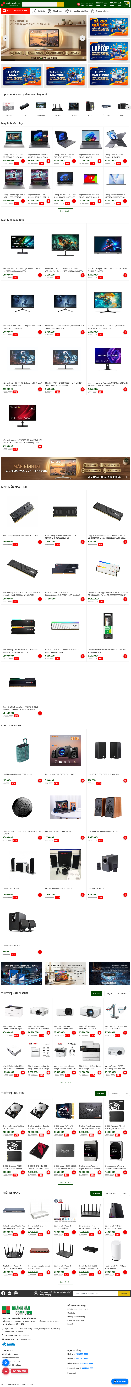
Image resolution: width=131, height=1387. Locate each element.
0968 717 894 (101, 5)
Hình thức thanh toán (10, 1357)
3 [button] (47, 58)
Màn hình (41, 115)
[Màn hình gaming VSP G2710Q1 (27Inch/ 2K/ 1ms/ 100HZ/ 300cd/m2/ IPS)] (108, 302)
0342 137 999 (115, 5)
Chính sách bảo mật (75, 1320)
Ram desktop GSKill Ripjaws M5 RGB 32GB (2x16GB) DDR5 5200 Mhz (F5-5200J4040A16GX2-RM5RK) (20, 652)
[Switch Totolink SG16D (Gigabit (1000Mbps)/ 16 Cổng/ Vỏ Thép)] (90, 1250)
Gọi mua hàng (87, 3)
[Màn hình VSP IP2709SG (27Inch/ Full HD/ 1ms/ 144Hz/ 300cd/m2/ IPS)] (22, 359)
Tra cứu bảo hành (103, 11)
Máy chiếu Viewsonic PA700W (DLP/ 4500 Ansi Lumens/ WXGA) (38, 1028)
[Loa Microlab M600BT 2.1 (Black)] (65, 864)
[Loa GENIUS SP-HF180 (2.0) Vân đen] (108, 750)
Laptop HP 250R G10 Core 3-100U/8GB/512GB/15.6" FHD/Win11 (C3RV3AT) (65, 197)
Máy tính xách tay (12, 123)
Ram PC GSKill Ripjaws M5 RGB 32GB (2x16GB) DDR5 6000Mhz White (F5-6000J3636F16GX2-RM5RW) (108, 595)
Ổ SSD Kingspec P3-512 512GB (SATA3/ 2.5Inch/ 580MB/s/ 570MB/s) (115, 1128)
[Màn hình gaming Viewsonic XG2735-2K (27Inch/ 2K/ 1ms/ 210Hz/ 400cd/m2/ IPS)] (108, 359)
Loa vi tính (123, 115)
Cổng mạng (106, 115)
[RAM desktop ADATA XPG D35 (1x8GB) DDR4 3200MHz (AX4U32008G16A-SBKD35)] (22, 568)
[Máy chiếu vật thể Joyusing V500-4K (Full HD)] (116, 1011)
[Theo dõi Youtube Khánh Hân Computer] (16, 1293)
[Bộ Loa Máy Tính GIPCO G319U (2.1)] (65, 750)
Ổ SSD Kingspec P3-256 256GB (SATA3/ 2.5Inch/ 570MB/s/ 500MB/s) (12, 1168)
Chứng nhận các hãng (79, 11)
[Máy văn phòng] (109, 76)
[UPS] (90, 106)
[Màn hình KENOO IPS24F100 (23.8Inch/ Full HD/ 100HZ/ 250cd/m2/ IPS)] (22, 302)
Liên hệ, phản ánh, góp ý (77, 1309)
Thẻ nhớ (8, 115)
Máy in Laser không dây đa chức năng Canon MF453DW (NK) (90, 1068)
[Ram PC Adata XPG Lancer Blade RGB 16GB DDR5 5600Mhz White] (65, 626)
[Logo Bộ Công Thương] (8, 1344)
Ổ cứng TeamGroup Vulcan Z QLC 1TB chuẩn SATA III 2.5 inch (90, 1128)
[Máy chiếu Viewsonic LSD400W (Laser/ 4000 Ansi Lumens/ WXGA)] (65, 1011)
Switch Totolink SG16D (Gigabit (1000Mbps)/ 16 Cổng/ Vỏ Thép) (89, 1268)
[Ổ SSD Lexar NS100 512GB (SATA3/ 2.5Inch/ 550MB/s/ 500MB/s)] (65, 1150)
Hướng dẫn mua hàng (76, 1316)
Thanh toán (57, 11)
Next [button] (82, 38)
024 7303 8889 (82, 1359)
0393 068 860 (101, 3)
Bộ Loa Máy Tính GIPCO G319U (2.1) (60, 774)
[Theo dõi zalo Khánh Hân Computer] (9, 1293)
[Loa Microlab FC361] (22, 864)
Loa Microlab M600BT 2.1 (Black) (58, 888)
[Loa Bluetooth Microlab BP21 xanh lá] (22, 750)
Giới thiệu (41, 11)
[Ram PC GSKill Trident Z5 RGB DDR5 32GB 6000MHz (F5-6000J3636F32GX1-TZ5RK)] (22, 683)
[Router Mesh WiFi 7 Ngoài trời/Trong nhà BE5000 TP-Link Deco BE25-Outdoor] (116, 1250)
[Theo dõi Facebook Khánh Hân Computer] (3, 1293)
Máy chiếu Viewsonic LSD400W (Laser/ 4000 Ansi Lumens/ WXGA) (63, 1028)
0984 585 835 (87, 1368)
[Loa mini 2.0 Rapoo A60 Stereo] (65, 807)
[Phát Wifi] (57, 106)
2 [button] (44, 58)
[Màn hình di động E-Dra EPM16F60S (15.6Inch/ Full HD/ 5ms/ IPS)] (108, 244)
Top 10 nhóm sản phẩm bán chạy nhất (24, 94)
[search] (60, 4)
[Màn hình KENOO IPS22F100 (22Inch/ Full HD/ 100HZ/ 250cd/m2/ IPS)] (65, 302)
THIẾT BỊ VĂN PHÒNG (14, 993)
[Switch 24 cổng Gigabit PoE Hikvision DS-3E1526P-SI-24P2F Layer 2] (14, 1210)
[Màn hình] (41, 106)
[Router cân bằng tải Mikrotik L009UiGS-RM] (39, 1250)
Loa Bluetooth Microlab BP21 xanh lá (17, 774)
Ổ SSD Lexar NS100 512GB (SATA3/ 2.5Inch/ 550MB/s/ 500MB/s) (65, 1168)
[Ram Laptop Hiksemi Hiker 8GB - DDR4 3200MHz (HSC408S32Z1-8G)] (65, 511)
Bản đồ (70, 1324)
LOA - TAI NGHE (11, 725)
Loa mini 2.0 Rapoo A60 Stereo (58, 831)
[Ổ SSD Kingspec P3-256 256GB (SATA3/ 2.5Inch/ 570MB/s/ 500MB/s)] (14, 1150)
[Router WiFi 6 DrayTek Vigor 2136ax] (39, 1210)
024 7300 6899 (86, 1363)
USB (24, 115)
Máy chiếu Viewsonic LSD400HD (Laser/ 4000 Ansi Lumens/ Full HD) (89, 1028)
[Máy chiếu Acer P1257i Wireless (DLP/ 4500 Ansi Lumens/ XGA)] (116, 1051)
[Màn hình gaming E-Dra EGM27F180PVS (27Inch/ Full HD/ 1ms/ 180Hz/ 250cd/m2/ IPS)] (65, 244)
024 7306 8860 (87, 5)
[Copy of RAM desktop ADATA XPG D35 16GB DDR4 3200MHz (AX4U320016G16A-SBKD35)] (108, 511)
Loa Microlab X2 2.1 (96, 888)
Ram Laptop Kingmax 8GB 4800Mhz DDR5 (20, 535)
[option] (43, 38)
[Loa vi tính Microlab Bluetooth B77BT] (108, 807)
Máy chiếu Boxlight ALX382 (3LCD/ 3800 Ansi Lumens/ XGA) (14, 1068)
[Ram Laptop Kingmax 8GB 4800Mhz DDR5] (22, 511)
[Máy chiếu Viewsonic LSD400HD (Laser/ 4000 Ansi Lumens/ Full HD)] (90, 1011)
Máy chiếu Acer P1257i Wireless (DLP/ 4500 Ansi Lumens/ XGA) (115, 1068)
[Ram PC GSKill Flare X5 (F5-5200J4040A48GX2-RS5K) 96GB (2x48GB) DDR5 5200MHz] (65, 568)
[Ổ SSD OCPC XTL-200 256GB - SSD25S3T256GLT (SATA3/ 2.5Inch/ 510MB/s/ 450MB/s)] (39, 1150)
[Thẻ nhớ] (8, 106)
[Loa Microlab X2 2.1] (108, 864)
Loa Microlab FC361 (11, 888)
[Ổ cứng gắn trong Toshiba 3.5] (14, 1110)
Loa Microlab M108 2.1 (12, 945)
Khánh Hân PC (30, 1385)
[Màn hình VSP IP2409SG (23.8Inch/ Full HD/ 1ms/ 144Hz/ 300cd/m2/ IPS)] (65, 359)
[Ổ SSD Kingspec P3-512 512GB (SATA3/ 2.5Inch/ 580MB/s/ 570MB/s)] (116, 1110)
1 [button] (41, 58)
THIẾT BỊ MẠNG (10, 1192)
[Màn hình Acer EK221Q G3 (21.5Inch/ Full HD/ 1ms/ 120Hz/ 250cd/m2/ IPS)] (22, 244)
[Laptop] (65, 76)
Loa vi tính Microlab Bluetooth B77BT (103, 831)
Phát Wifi (57, 115)
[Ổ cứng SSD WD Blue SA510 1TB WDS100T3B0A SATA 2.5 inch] (21, 973)
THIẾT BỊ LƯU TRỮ (12, 1092)
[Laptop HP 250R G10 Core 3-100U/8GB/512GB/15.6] (65, 179)
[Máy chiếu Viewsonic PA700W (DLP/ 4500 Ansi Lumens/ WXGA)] (39, 1011)
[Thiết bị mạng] (22, 76)
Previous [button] (5, 38)
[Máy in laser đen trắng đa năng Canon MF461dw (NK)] (65, 1051)
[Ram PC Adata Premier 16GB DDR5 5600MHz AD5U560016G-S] (108, 626)
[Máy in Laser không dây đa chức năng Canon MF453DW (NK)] (90, 1051)
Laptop (74, 115)
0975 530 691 (115, 3)
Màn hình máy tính (12, 219)
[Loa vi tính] (123, 106)
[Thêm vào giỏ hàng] (23, 161)
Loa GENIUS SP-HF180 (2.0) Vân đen (103, 774)
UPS (90, 115)
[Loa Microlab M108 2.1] (22, 921)
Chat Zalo (120, 1381)
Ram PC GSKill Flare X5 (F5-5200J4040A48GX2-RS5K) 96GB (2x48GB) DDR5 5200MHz (62, 595)
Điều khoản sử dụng (10, 1354)
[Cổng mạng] (106, 106)
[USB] (24, 106)
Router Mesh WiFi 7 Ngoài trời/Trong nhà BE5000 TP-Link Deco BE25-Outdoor (116, 1268)
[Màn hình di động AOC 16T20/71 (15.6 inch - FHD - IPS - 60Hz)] (65, 973)
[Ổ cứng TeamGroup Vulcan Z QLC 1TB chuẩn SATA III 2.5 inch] (90, 1110)
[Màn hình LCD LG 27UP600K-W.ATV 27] (65, 468)
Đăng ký (124, 1293)
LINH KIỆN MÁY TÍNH (14, 486)
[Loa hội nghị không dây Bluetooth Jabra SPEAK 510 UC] (22, 807)
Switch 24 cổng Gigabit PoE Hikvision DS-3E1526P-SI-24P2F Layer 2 (14, 1228)
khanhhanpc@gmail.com (21, 1339)
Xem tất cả (64, 211)
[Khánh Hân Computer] (11, 4)
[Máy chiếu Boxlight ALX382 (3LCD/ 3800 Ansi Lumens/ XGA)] (14, 1051)
